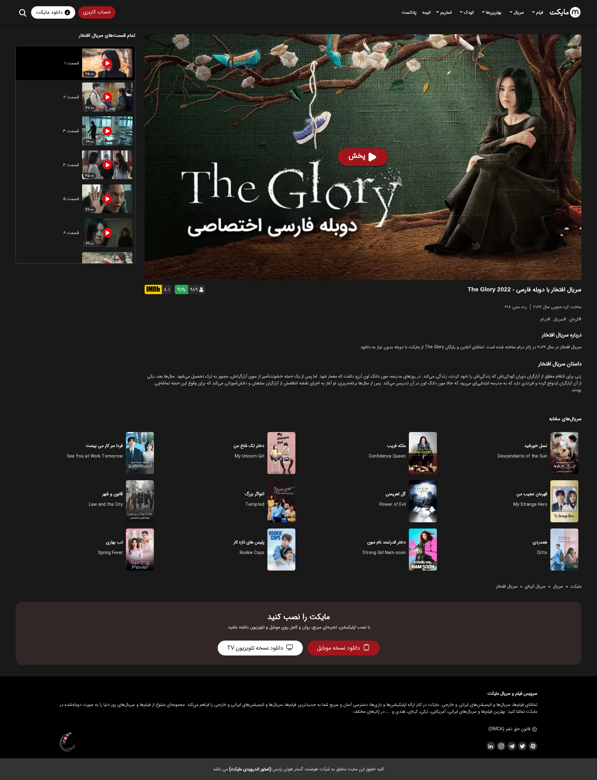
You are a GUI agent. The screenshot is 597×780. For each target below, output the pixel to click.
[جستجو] (23, 13)
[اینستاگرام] (501, 746)
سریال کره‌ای (535, 586)
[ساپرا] (67, 742)
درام (544, 319)
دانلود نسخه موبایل (338, 648)
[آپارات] (532, 746)
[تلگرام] (511, 746)
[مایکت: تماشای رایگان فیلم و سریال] (565, 12)
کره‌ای (574, 319)
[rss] (490, 746)
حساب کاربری (97, 12)
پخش (357, 156)
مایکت (575, 586)
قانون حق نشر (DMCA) (509, 729)
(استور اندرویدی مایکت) (250, 769)
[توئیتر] (522, 746)
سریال (558, 319)
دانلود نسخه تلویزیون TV (255, 648)
